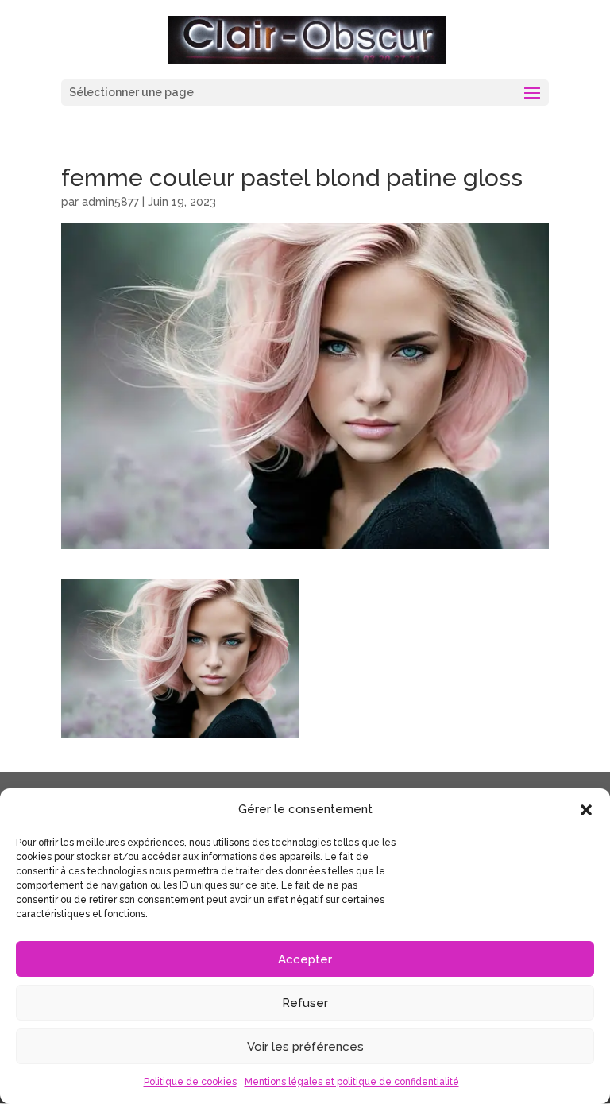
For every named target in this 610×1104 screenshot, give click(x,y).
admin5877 (110, 202)
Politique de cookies (190, 1081)
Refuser (305, 1003)
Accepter (305, 959)
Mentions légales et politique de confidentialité (352, 1081)
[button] (586, 810)
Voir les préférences (305, 1047)
